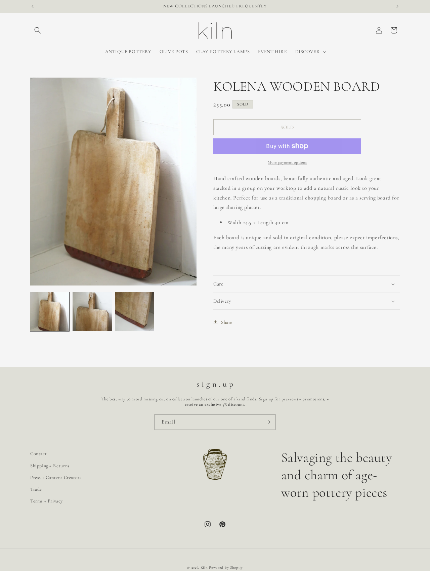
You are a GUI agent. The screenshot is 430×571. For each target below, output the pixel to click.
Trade (36, 489)
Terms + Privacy (46, 501)
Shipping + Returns (50, 466)
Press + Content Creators (55, 477)
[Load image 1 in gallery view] (49, 311)
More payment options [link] (287, 162)
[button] (37, 30)
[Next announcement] (397, 6)
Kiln (204, 567)
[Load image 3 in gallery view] (134, 311)
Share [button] (226, 322)
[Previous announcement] (32, 6)
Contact (38, 453)
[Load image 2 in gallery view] (92, 311)
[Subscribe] (267, 422)
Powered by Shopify (226, 567)
